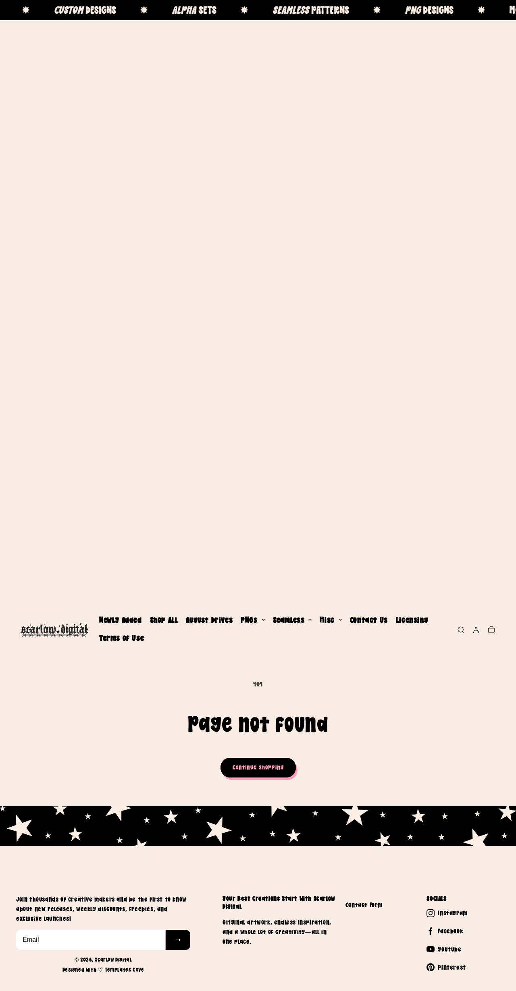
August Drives (209, 620)
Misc (327, 620)
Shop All (164, 620)
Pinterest (452, 967)
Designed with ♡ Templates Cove (103, 969)
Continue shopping (258, 767)
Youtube (449, 949)
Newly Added (120, 620)
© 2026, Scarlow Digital (103, 959)
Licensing (412, 620)
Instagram (452, 912)
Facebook (450, 931)
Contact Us (369, 620)
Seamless (289, 620)
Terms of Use (121, 638)
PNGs (249, 620)
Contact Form (364, 904)
